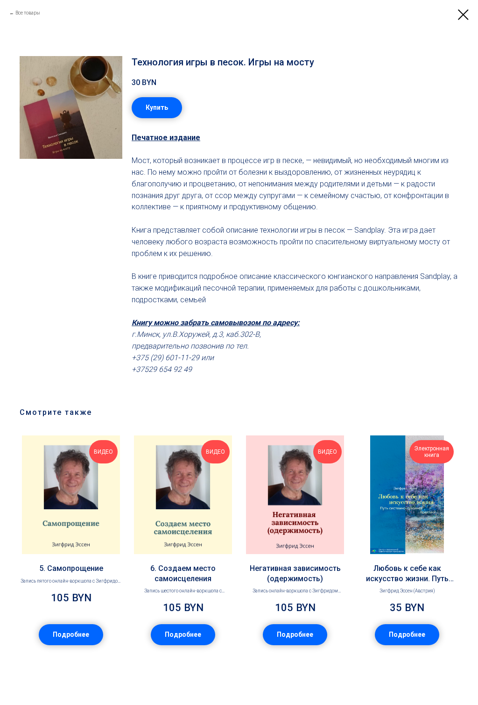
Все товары (27, 12)
